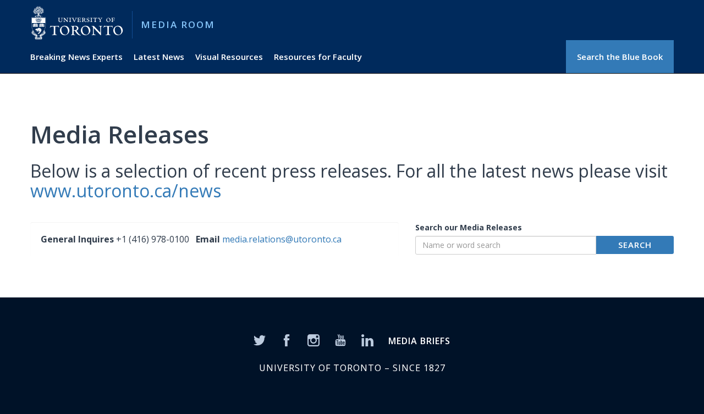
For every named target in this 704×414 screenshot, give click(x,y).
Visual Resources (229, 56)
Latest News (159, 56)
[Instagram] (313, 339)
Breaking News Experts (76, 56)
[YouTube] (340, 339)
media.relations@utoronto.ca (282, 239)
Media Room (178, 24)
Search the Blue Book (620, 56)
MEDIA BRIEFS (419, 341)
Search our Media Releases (468, 227)
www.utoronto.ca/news (125, 190)
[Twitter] (259, 339)
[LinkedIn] (367, 339)
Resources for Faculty (318, 56)
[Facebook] (286, 339)
